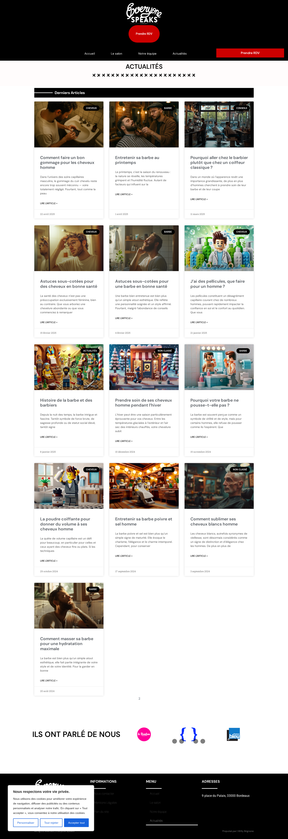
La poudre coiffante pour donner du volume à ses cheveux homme (65, 524)
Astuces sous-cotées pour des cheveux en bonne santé (68, 284)
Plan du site (101, 812)
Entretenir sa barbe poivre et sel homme (143, 521)
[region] (51, 808)
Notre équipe (147, 54)
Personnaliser (25, 822)
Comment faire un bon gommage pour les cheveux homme (67, 162)
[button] (174, 741)
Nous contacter (104, 793)
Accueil (89, 54)
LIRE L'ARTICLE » (48, 203)
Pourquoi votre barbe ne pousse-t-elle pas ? (214, 403)
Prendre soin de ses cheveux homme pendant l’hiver (143, 403)
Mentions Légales (105, 803)
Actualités (180, 54)
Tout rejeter (51, 822)
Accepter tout (76, 822)
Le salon (116, 54)
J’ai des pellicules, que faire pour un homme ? (217, 284)
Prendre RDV (250, 53)
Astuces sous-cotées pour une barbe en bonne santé (141, 284)
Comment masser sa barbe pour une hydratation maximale (66, 643)
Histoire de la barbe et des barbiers (66, 403)
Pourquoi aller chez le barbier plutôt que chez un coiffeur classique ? (219, 162)
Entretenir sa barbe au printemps (137, 160)
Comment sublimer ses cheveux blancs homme (214, 521)
